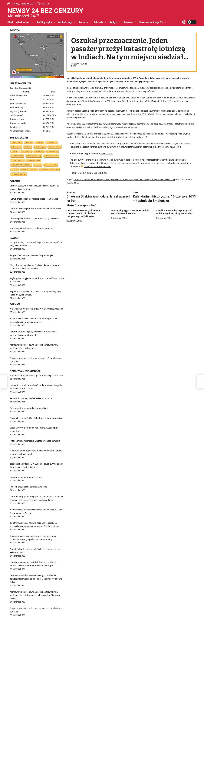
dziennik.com (55, 147)
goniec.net (39, 151)
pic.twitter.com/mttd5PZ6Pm (97, 166)
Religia (113, 22)
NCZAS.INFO (72, 183)
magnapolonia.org (34, 156)
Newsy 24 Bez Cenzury (45, 10)
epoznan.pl (52, 142)
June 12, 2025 (106, 153)
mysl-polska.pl (18, 160)
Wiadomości (23, 22)
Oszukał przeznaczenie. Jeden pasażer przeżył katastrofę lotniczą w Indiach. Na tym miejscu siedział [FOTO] (124, 179)
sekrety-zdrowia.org (29, 169)
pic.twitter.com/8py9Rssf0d (168, 147)
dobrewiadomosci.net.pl (21, 165)
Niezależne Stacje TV (151, 22)
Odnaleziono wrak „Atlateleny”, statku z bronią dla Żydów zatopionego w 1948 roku (84, 213)
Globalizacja (65, 22)
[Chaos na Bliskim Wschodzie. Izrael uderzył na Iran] (3, 381)
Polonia (83, 22)
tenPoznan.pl (18, 156)
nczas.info (16, 147)
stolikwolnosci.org (19, 174)
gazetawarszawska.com (49, 169)
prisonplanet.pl (51, 165)
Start (10, 22)
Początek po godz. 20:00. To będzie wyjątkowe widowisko (130, 212)
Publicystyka (44, 22)
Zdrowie (98, 22)
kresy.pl (40, 142)
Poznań (128, 22)
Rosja (15, 151)
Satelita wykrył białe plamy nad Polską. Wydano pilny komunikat (174, 212)
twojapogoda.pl (34, 160)
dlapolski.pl (26, 151)
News (73, 66)
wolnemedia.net (51, 156)
